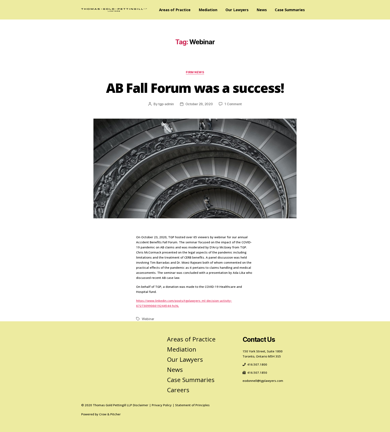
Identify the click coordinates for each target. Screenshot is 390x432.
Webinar (148, 319)
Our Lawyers (236, 9)
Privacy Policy (162, 405)
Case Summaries (290, 9)
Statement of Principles (192, 405)
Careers (178, 390)
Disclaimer (140, 405)
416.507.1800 (257, 364)
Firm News (195, 72)
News (262, 9)
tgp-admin (166, 104)
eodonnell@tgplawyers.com (263, 381)
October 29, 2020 (199, 104)
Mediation (208, 9)
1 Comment (233, 104)
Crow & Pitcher (110, 414)
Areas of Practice (175, 9)
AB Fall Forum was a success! (195, 88)
